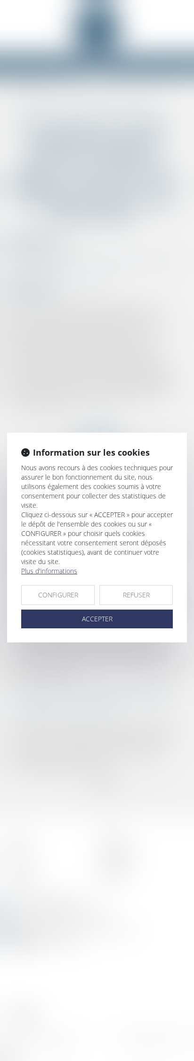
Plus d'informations (49, 570)
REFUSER (136, 594)
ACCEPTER (97, 618)
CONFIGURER (58, 594)
